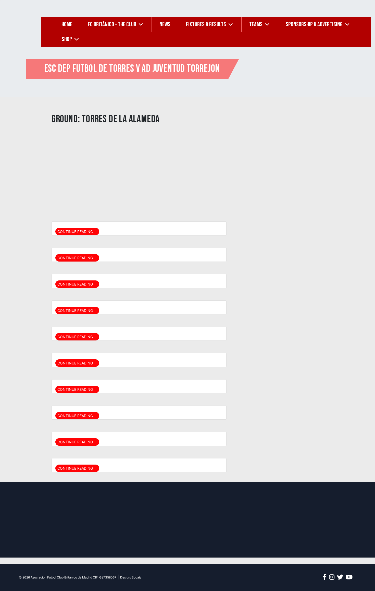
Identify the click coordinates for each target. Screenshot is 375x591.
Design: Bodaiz (131, 577)
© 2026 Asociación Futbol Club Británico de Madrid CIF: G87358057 (67, 577)
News (164, 24)
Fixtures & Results (206, 24)
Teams (255, 24)
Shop (67, 39)
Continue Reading (75, 231)
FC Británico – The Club (112, 24)
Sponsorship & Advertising (314, 24)
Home (66, 24)
